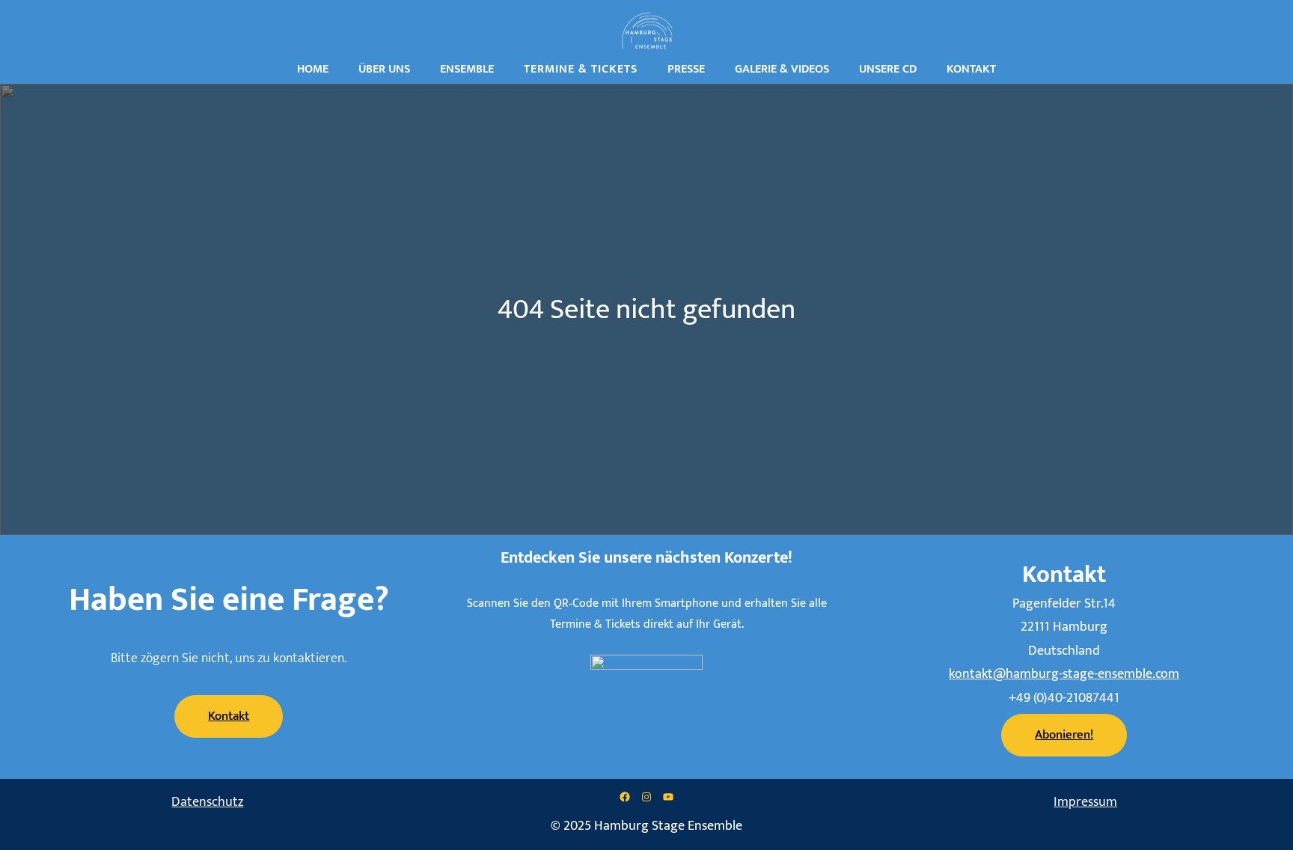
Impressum (1085, 802)
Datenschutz (207, 802)
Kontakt (228, 716)
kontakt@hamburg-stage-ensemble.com (1064, 674)
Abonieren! (1064, 734)
